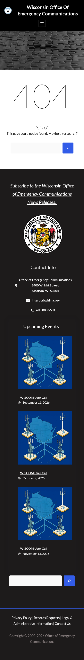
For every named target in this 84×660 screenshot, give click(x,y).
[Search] (68, 148)
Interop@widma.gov (46, 300)
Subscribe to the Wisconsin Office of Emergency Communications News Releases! (42, 194)
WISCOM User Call (33, 397)
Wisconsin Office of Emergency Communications (48, 10)
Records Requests (47, 618)
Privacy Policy (22, 618)
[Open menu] (42, 23)
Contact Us (63, 624)
